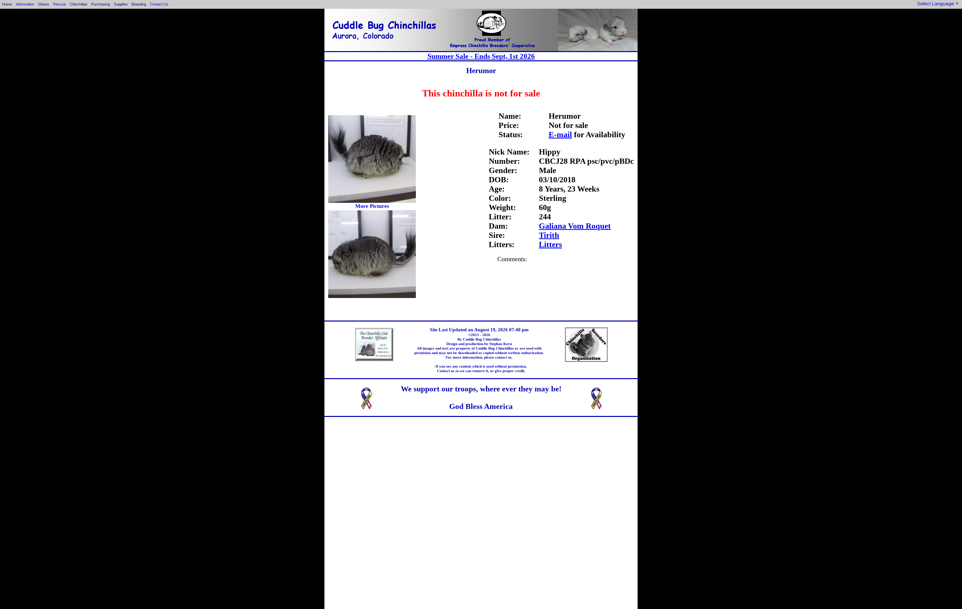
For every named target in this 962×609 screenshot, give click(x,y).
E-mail (560, 134)
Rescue (59, 4)
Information (25, 4)
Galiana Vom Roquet (575, 225)
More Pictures (372, 206)
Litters (550, 244)
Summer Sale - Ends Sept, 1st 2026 (481, 56)
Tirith (549, 235)
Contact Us (159, 4)
